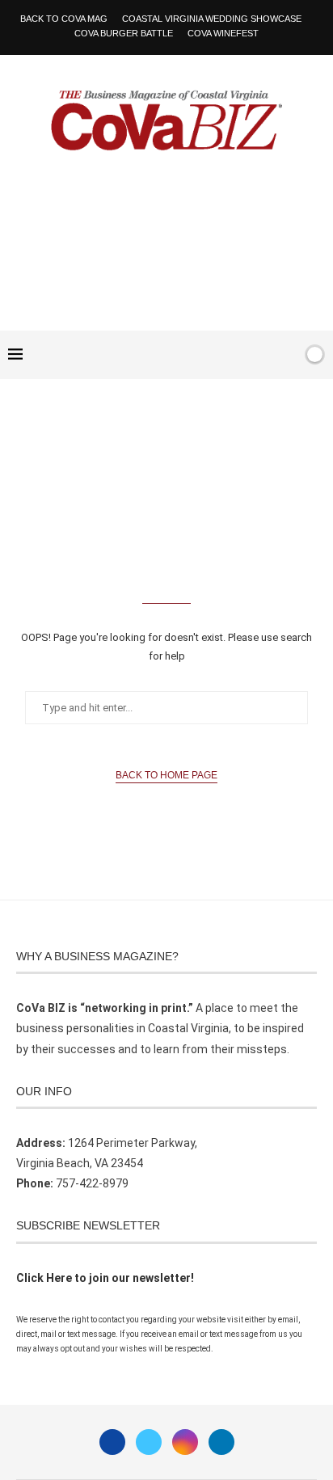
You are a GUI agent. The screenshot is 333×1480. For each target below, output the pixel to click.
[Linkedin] (221, 1442)
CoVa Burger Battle (123, 33)
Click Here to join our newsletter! (105, 1277)
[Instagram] (185, 1442)
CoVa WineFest (223, 33)
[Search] (287, 354)
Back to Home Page (166, 775)
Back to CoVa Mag (63, 18)
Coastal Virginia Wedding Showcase (211, 18)
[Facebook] (239, 354)
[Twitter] (149, 1442)
